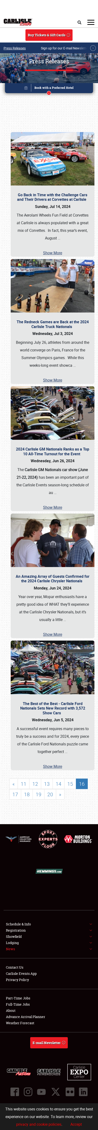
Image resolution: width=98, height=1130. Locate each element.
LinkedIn (83, 1092)
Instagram (28, 1092)
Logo (18, 22)
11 (23, 783)
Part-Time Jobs (18, 998)
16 (82, 783)
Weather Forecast (20, 1023)
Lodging (12, 942)
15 (70, 783)
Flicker (70, 1092)
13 (47, 783)
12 (35, 783)
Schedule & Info (18, 924)
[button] (49, 89)
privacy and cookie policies (38, 1124)
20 (50, 794)
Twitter (55, 1092)
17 (15, 794)
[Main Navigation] (90, 22)
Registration (16, 930)
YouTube (41, 1092)
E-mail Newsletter (47, 1042)
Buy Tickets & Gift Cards (46, 35)
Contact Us (14, 967)
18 (27, 794)
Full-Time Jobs (18, 1004)
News (10, 949)
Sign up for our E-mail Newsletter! (65, 48)
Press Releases (15, 48)
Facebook (14, 1092)
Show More (52, 252)
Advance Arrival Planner (25, 1016)
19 (38, 794)
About (10, 1010)
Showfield (14, 936)
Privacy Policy (17, 979)
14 (58, 783)
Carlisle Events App (21, 973)
